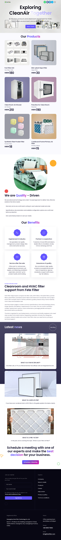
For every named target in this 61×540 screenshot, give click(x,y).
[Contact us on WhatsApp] (45, 2)
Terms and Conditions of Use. (13, 494)
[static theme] (6, 504)
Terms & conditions (43, 498)
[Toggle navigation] (54, 2)
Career (40, 488)
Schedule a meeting (30, 462)
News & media (42, 482)
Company (41, 479)
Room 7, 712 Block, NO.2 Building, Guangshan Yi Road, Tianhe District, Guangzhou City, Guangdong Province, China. (22, 523)
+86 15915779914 (48, 528)
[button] (30, 30)
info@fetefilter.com (49, 534)
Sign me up (18, 498)
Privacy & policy (42, 495)
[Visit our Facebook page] (47, 2)
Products (40, 485)
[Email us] (52, 2)
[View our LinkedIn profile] (50, 2)
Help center (41, 491)
